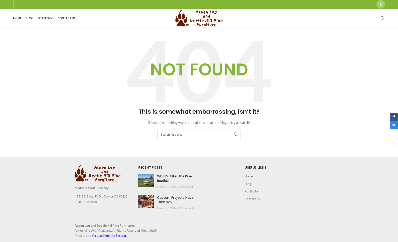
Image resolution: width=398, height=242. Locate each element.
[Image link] (98, 173)
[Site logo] (199, 18)
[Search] (383, 18)
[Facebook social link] (380, 4)
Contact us (252, 199)
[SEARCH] (236, 134)
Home (249, 176)
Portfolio (251, 191)
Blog (248, 184)
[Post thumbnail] (146, 181)
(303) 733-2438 (87, 202)
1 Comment (186, 187)
